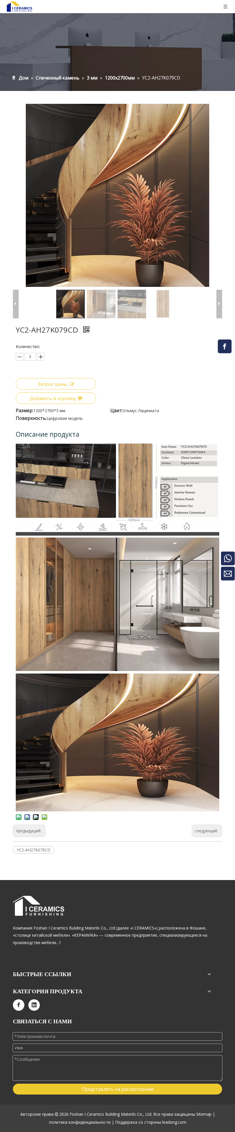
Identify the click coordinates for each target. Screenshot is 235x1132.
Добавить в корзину (53, 398)
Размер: (24, 410)
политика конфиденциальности (80, 1122)
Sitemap (203, 1114)
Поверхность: (31, 418)
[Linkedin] (34, 1005)
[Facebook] (225, 346)
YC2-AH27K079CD (33, 850)
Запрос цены (52, 384)
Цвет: (116, 410)
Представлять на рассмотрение (118, 1089)
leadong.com (174, 1122)
